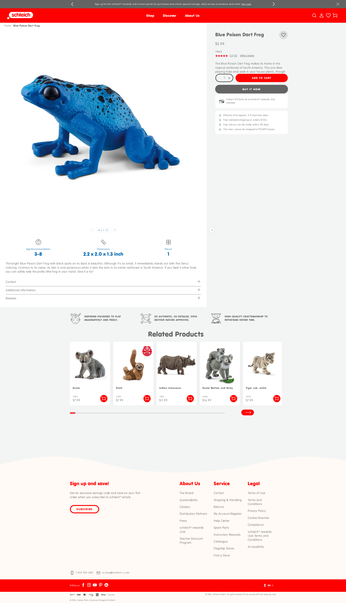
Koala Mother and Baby (218, 388)
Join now (246, 4)
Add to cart (261, 78)
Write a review (247, 55)
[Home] (48, 15)
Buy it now (252, 89)
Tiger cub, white (256, 388)
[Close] (338, 4)
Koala (76, 388)
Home (7, 25)
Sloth (119, 388)
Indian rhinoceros (170, 388)
